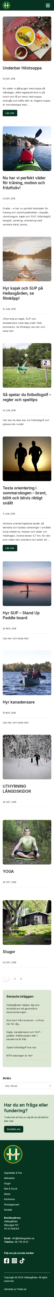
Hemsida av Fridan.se (15, 1289)
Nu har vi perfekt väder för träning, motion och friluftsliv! (24, 183)
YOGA (8, 871)
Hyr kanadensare (19, 702)
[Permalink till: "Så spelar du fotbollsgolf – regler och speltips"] (27, 365)
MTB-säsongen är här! (19, 1055)
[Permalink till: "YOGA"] (27, 842)
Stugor (9, 951)
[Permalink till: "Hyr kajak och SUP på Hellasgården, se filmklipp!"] (27, 259)
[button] (47, 5)
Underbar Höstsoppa (22, 68)
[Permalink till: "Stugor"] (27, 922)
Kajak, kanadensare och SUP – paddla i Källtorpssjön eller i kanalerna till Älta (24, 1036)
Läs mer (10, 113)
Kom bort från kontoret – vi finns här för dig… (25, 1022)
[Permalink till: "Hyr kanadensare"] (27, 673)
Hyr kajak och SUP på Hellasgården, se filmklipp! (23, 293)
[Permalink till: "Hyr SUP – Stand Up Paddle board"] (27, 583)
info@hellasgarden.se (23, 1238)
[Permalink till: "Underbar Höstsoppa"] (27, 39)
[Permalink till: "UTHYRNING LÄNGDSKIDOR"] (27, 757)
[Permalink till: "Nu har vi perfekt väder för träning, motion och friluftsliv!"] (27, 148)
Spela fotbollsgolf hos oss (21, 1047)
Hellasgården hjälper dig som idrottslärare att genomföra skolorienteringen (22, 1009)
